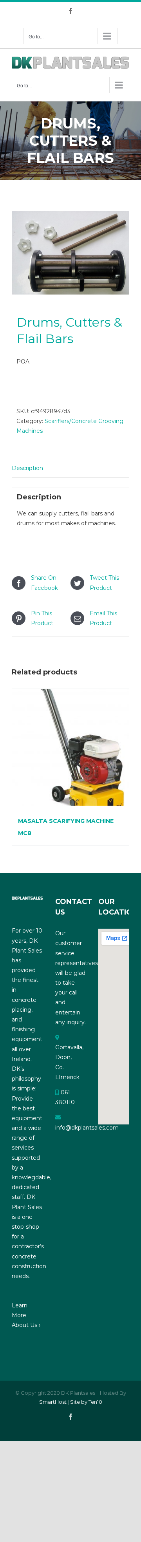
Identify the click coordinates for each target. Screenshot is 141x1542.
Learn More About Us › (26, 1315)
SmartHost (53, 1402)
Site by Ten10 (86, 1402)
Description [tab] (27, 468)
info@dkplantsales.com (87, 1127)
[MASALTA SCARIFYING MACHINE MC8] (70, 747)
